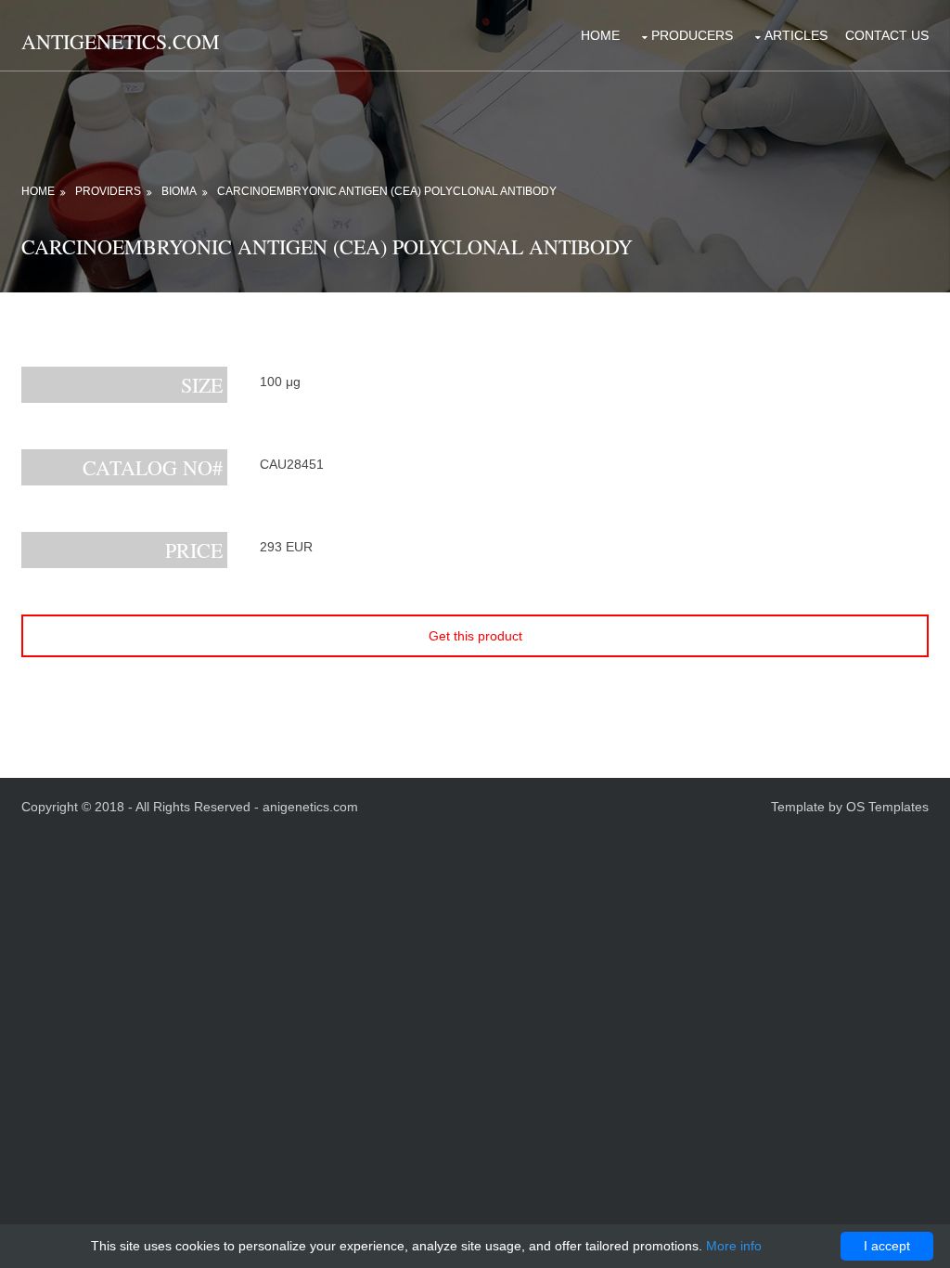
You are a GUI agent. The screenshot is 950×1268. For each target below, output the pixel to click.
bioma (179, 191)
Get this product (475, 635)
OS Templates (887, 806)
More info (734, 1245)
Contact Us (887, 35)
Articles (796, 35)
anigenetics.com (310, 806)
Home (600, 35)
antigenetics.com (120, 41)
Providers (108, 191)
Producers (692, 35)
